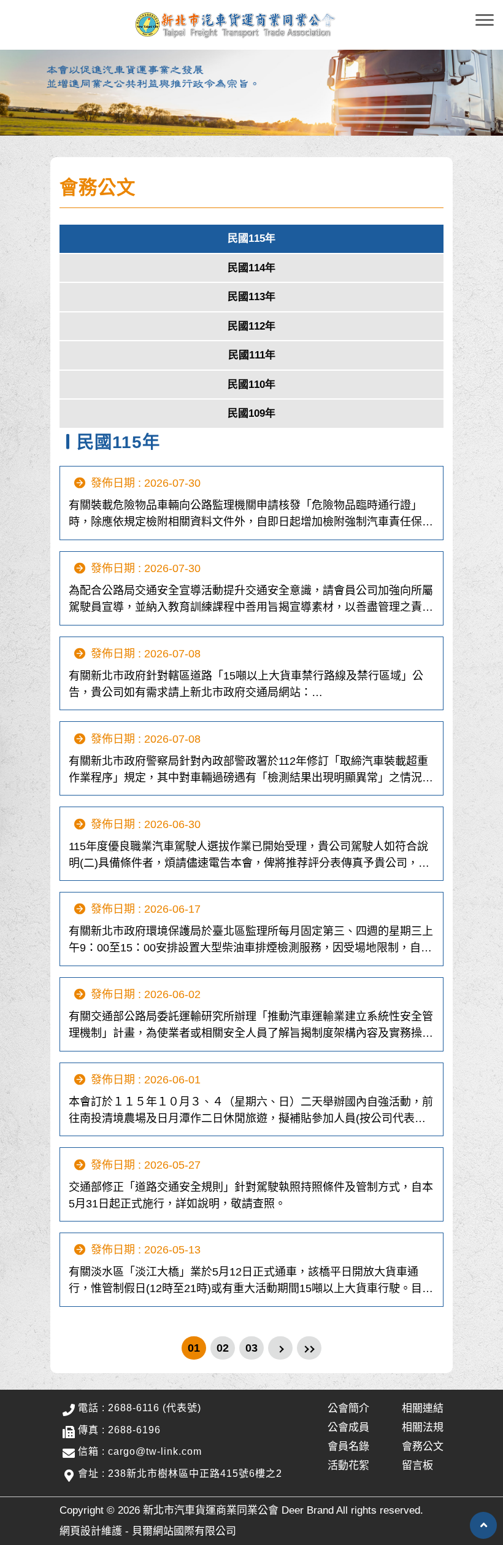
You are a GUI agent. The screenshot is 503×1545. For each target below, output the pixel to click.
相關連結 (422, 1408)
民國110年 (251, 384)
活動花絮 (348, 1465)
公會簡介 (348, 1408)
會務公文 (422, 1446)
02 (223, 1348)
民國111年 (251, 355)
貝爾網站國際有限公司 (184, 1531)
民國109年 (251, 413)
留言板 (417, 1465)
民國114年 (251, 268)
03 (251, 1348)
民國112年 (251, 326)
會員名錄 (348, 1446)
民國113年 (251, 297)
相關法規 (422, 1427)
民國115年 (251, 238)
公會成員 (348, 1427)
